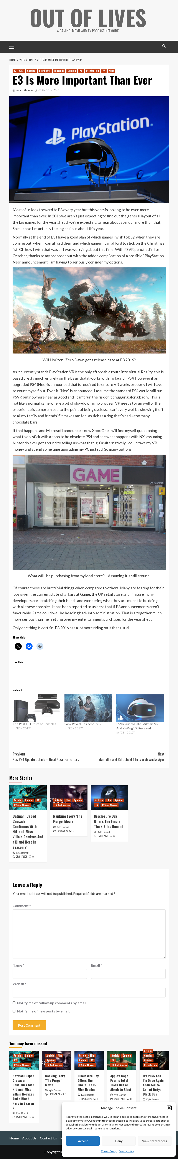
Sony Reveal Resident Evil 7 (83, 724)
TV (38, 800)
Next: (131, 756)
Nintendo (59, 70)
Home (14, 1138)
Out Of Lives (88, 17)
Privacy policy (126, 1151)
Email (96, 965)
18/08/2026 (62, 830)
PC (80, 70)
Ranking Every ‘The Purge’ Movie (67, 818)
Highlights (45, 70)
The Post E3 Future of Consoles (34, 724)
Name (18, 965)
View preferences (154, 1141)
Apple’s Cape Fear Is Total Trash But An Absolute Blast (120, 1082)
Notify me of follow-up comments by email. (52, 1003)
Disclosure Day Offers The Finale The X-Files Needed (108, 821)
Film (68, 800)
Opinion (72, 70)
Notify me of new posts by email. (43, 1011)
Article (17, 800)
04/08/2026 (119, 1099)
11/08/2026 (102, 836)
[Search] (164, 46)
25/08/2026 (21, 856)
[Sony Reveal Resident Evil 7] (88, 708)
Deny (119, 1141)
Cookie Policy (109, 1151)
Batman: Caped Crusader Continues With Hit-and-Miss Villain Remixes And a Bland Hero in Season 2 (28, 831)
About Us (29, 1138)
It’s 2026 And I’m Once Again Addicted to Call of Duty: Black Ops (153, 1084)
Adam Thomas (24, 90)
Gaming (31, 70)
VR (103, 70)
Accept (83, 1141)
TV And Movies (21, 805)
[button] (169, 1108)
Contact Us (48, 1138)
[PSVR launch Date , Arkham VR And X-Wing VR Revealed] (140, 708)
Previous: (46, 756)
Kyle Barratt (22, 853)
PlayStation (92, 70)
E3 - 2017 (18, 70)
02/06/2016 (45, 90)
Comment (22, 906)
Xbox (111, 70)
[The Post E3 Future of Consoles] (36, 708)
